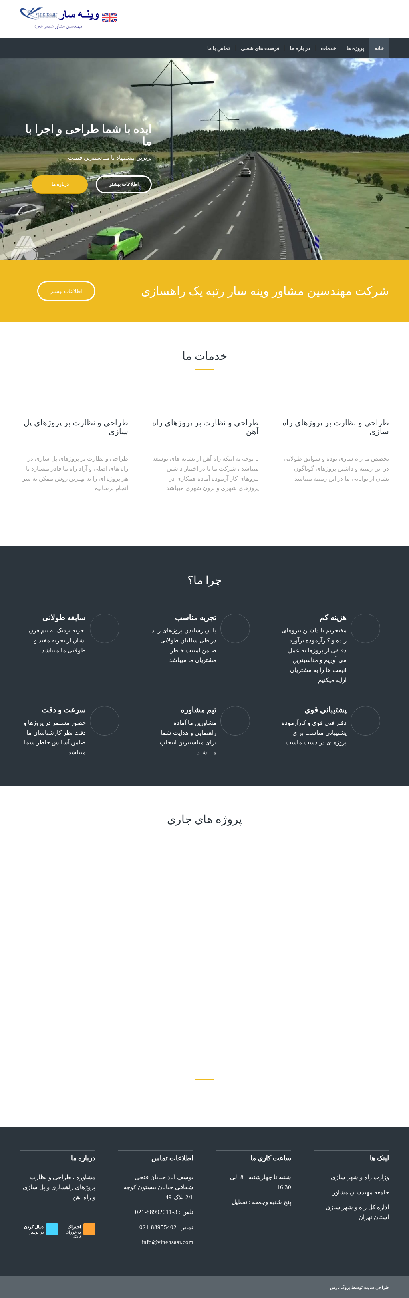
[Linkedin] (347, 18)
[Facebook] (359, 18)
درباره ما (60, 184)
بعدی (391, 159)
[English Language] (109, 20)
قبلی (18, 159)
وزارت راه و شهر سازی (360, 1177)
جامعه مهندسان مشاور (360, 1192)
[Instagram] (383, 18)
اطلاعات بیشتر (124, 184)
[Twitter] (371, 18)
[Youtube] (335, 18)
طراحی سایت (376, 1287)
